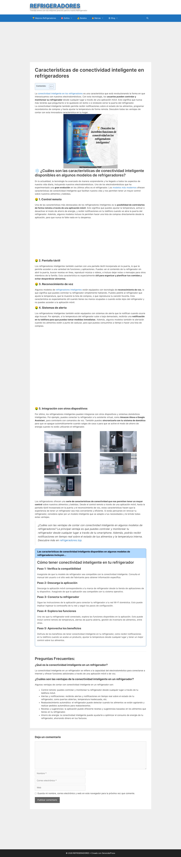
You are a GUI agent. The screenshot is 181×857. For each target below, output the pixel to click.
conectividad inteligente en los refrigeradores (60, 93)
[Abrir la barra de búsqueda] (147, 18)
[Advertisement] (90, 41)
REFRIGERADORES (55, 5)
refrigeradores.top (71, 540)
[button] (50, 86)
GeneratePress (108, 853)
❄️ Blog (111, 18)
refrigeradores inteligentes (69, 290)
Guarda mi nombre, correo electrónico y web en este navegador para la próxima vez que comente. (86, 793)
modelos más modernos (125, 187)
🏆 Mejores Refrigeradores (44, 18)
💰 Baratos (82, 18)
